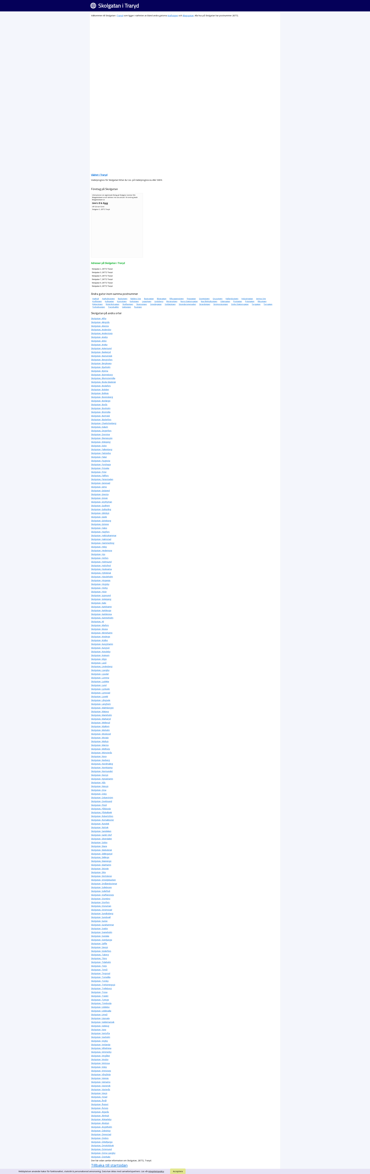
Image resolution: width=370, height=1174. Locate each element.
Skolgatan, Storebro (100, 898)
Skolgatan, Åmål (99, 1100)
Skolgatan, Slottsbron (101, 876)
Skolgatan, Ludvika (100, 681)
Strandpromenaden (187, 304)
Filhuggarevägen (177, 298)
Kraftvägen (173, 15)
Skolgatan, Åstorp (99, 1108)
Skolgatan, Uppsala (100, 1018)
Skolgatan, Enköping (101, 442)
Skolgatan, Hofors (99, 558)
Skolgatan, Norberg (100, 760)
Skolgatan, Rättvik (99, 827)
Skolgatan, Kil (97, 621)
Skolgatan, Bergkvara (101, 363)
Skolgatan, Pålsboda (101, 808)
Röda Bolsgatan (112, 304)
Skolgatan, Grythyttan (101, 501)
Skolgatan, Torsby (100, 981)
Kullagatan (109, 301)
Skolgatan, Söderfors (101, 951)
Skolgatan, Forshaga (101, 464)
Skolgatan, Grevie (99, 498)
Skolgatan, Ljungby (100, 670)
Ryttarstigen (97, 304)
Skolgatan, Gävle (99, 516)
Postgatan (237, 301)
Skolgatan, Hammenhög (102, 543)
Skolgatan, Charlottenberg (103, 423)
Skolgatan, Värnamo (100, 1082)
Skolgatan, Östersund (101, 1149)
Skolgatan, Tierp (99, 965)
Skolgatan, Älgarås (100, 1111)
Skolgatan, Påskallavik (101, 812)
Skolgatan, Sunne (99, 921)
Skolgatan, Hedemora (101, 550)
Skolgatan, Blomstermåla (103, 378)
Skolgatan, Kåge (99, 659)
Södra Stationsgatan (240, 304)
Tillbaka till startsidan (109, 1165)
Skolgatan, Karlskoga (101, 610)
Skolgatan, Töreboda (101, 1003)
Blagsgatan (188, 15)
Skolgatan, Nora (99, 756)
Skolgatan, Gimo (99, 486)
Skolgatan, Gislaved (100, 490)
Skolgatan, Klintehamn (101, 632)
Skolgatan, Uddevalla (101, 1010)
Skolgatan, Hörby (99, 587)
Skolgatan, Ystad (99, 1096)
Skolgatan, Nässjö (99, 786)
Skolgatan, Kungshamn (102, 644)
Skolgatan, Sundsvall (101, 917)
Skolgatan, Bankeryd (101, 352)
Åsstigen (138, 307)
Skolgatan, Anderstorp (102, 333)
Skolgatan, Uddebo (100, 1007)
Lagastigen (146, 301)
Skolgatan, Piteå (99, 805)
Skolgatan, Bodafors (101, 385)
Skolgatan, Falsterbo (101, 453)
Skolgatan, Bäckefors (101, 419)
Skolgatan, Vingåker (100, 1055)
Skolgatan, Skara (99, 846)
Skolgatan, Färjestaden (102, 479)
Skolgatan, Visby (99, 1067)
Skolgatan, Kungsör (100, 647)
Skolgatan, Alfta (98, 318)
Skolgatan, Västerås (100, 1089)
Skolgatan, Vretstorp (101, 1070)
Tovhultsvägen (98, 307)
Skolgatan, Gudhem (100, 505)
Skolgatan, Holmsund (101, 561)
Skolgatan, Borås (99, 404)
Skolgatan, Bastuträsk (101, 355)
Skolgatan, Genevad (100, 483)
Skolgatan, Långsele (100, 700)
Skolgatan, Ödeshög (101, 1130)
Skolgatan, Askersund (101, 348)
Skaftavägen (127, 304)
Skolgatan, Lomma (100, 677)
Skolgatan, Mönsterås (101, 752)
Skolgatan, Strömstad (101, 909)
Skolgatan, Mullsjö (100, 741)
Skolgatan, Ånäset (99, 1104)
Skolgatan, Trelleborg (101, 988)
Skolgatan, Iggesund (101, 595)
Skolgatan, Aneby (99, 337)
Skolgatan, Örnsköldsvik (102, 1145)
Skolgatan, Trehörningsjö (103, 984)
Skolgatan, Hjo (98, 554)
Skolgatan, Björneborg (102, 374)
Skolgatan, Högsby (100, 584)
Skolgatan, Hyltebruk (101, 572)
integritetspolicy (156, 1171)
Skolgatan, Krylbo (99, 640)
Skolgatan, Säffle (99, 943)
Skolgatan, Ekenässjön (101, 438)
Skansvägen (141, 304)
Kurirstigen (122, 301)
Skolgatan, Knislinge (100, 636)
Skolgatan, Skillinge (100, 857)
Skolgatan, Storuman (101, 906)
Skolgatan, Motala (100, 737)
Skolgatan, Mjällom (100, 726)
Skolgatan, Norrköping (102, 767)
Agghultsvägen (108, 298)
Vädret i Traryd (99, 175)
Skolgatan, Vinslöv (99, 1059)
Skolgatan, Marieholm (101, 715)
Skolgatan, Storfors (100, 902)
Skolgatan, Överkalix (100, 1156)
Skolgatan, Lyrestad (100, 692)
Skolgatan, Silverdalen (101, 838)
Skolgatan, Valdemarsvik (102, 1022)
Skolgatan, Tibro (99, 958)
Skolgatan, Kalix (98, 603)
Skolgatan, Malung (100, 711)
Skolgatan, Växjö (99, 1093)
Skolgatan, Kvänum (100, 655)
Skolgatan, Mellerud (100, 722)
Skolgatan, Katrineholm (102, 617)
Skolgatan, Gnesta (100, 494)
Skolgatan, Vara (98, 1029)
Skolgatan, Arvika (99, 344)
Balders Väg (136, 298)
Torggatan (256, 304)
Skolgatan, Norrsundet (102, 771)
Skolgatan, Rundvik (100, 823)
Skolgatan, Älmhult (100, 1115)
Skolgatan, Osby (99, 793)
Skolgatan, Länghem (101, 704)
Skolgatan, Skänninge (101, 861)
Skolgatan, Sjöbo (99, 842)
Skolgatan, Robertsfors (102, 816)
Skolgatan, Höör (99, 591)
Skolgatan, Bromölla (100, 412)
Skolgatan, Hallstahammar (103, 535)
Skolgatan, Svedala (100, 936)
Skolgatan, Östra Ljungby (103, 1153)
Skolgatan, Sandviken (101, 831)
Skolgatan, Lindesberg (101, 666)
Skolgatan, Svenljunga (101, 939)
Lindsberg (159, 301)
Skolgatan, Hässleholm (102, 576)
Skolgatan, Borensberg (102, 397)
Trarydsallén (113, 307)
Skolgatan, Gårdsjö (100, 513)
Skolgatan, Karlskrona (101, 614)
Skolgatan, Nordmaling (102, 763)
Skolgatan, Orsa (98, 790)
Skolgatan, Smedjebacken (103, 879)
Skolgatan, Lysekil (99, 696)
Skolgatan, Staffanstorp (102, 894)
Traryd (120, 15)
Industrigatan (247, 298)
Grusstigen (217, 298)
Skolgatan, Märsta (100, 745)
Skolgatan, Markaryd (101, 718)
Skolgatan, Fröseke (100, 468)
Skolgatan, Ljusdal (100, 674)
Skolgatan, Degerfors (101, 430)
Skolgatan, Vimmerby (101, 1052)
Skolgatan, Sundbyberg (102, 913)
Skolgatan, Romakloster (102, 820)
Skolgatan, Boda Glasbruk (103, 382)
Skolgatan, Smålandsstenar (104, 883)
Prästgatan (249, 301)
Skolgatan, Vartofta (100, 1033)
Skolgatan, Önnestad (101, 1134)
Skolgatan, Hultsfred (101, 565)
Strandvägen (204, 304)
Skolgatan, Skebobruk (101, 850)
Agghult (95, 298)
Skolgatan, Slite (98, 872)
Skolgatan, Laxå (98, 662)
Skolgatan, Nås (98, 782)
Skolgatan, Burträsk (100, 415)
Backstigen (122, 298)
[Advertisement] (177, 40)
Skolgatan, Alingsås (100, 322)
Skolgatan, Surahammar (102, 924)
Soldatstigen (170, 304)
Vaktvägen (126, 307)
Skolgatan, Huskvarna (101, 569)
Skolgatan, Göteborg (101, 520)
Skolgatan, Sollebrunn (101, 887)
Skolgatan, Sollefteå (100, 891)
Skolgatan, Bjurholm (100, 367)
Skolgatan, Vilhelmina (101, 1048)
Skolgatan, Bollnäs (100, 393)
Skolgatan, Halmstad (101, 539)
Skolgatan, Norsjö (99, 775)
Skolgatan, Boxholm (100, 408)
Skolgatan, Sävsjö (99, 947)
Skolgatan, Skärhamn (101, 864)
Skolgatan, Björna (99, 370)
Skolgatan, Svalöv (99, 928)
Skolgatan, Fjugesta (100, 460)
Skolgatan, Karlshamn (101, 606)
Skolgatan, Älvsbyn (100, 1123)
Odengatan (225, 301)
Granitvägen (204, 298)
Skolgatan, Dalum (99, 427)
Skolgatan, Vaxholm (100, 1037)
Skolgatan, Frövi (98, 472)
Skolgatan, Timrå (99, 969)
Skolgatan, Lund (99, 685)
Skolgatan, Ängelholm (101, 1126)
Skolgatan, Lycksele (100, 689)
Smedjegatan (156, 304)
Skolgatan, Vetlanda (100, 1044)
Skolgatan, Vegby (99, 1040)
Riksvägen (262, 301)
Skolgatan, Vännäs (100, 1078)
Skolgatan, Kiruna (99, 629)
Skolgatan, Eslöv (99, 445)
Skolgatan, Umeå (99, 1014)
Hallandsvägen (232, 298)
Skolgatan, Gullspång (101, 509)
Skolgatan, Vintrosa (100, 1063)
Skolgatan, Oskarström (102, 797)
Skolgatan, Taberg (100, 954)
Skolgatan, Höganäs (100, 580)
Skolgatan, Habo (99, 528)
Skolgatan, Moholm (100, 730)
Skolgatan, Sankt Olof (101, 835)
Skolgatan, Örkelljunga (101, 1142)
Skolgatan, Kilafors (100, 625)
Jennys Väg (261, 298)
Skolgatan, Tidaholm (101, 962)
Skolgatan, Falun (99, 457)
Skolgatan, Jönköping (101, 599)
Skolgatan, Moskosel (101, 733)
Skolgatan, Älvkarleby (101, 1119)
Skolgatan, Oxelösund (101, 801)
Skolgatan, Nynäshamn (102, 778)
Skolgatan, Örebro (100, 1138)
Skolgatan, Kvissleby (100, 651)
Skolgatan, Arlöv (99, 340)
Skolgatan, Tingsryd (100, 973)
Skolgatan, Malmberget (102, 707)
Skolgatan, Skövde (100, 868)
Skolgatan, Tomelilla (100, 977)
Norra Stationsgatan (189, 301)
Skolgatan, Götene (100, 524)
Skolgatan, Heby (99, 546)
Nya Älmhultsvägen (209, 301)
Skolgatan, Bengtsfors (101, 359)
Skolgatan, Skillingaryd (101, 853)
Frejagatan (191, 298)
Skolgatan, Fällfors (100, 475)
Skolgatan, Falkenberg (101, 449)
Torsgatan (268, 304)
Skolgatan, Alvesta (100, 326)
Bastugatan (149, 298)
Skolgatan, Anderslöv (101, 329)
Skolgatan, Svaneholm (101, 932)
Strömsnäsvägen (220, 304)
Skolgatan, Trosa (99, 992)
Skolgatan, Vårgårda (101, 1074)
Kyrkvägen (134, 301)
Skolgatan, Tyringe (100, 999)
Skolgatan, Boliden (100, 389)
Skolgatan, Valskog (100, 1025)
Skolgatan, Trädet (99, 996)
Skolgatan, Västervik (100, 1085)
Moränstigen (171, 301)
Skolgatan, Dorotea (100, 434)
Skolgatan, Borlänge (100, 400)
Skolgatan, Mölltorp (100, 748)
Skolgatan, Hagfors (100, 531)
